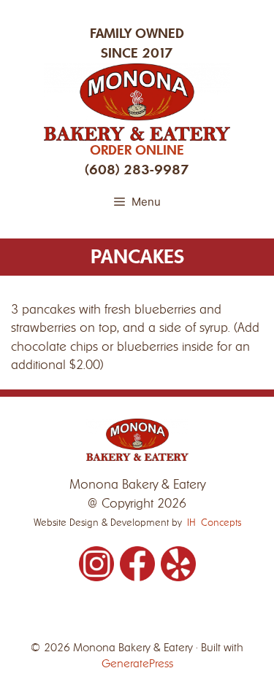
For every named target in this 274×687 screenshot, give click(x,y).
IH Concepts (214, 522)
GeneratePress (137, 663)
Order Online (137, 150)
